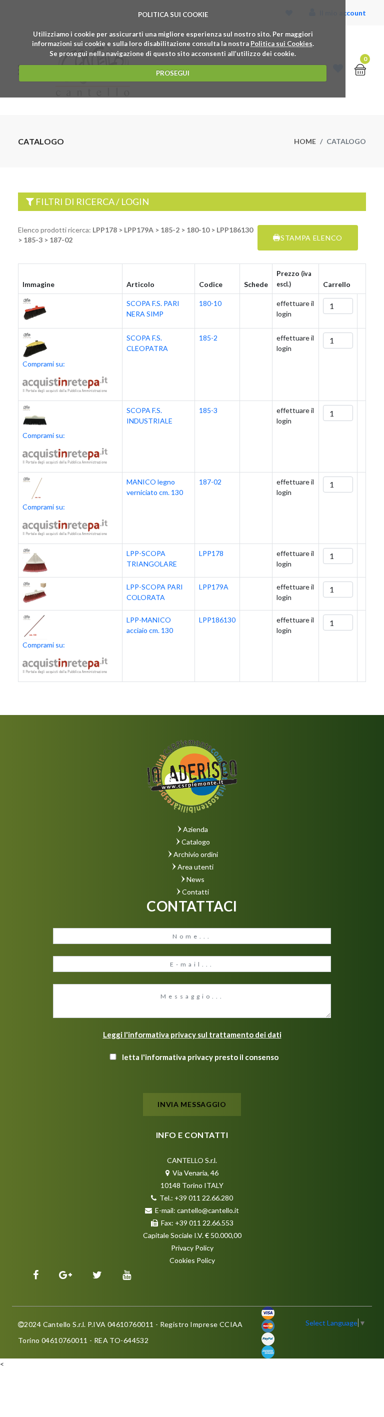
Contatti (195, 892)
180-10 (210, 303)
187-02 (210, 482)
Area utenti (196, 866)
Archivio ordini (196, 854)
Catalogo (196, 842)
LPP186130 (217, 620)
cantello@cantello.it (208, 1210)
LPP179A (213, 586)
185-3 (208, 410)
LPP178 (211, 553)
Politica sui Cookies (281, 44)
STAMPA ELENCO (311, 238)
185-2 (208, 338)
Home (305, 141)
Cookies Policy (192, 1260)
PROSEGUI (173, 73)
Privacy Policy (192, 1248)
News (195, 879)
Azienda (195, 829)
